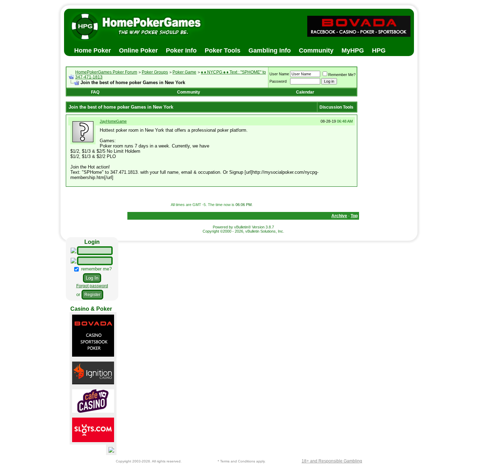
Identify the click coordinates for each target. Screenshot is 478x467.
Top (354, 215)
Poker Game (184, 72)
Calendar (305, 92)
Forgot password (92, 285)
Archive (339, 215)
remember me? (96, 269)
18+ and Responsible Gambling (332, 461)
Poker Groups (155, 72)
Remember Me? (342, 75)
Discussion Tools (336, 107)
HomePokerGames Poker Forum (106, 72)
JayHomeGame (113, 121)
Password (278, 81)
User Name (279, 74)
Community (188, 92)
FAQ (95, 92)
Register (92, 294)
